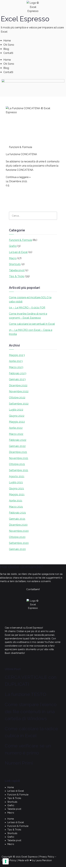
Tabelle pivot (17, 270)
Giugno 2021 (16, 488)
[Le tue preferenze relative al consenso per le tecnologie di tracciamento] (6, 861)
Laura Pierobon (44, 860)
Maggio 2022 (17, 421)
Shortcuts (15, 264)
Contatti (8, 52)
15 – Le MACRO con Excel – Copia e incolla (30, 332)
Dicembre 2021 (18, 452)
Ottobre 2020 (17, 537)
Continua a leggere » (18, 177)
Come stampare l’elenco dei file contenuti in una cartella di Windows (31, 711)
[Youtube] (10, 619)
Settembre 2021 (18, 470)
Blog (6, 48)
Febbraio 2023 (17, 373)
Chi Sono (8, 44)
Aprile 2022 (16, 427)
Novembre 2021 (18, 458)
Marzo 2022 (16, 434)
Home (7, 40)
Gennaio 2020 (17, 549)
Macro (13, 258)
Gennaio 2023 (17, 379)
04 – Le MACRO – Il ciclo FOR (27, 307)
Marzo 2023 (16, 367)
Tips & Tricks (16, 276)
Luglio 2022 (16, 409)
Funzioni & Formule (20, 240)
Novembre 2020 (19, 530)
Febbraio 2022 (17, 439)
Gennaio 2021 (17, 518)
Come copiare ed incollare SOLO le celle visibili (30, 299)
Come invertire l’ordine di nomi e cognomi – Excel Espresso (28, 315)
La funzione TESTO (25, 694)
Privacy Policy (46, 856)
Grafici (13, 246)
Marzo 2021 (16, 506)
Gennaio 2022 (17, 446)
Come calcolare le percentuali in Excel (32, 323)
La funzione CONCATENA (21, 154)
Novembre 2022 (19, 391)
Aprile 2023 (16, 361)
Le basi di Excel (18, 252)
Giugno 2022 (16, 415)
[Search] (53, 216)
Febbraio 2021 (17, 512)
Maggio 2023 (17, 355)
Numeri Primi (19, 763)
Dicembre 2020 (18, 524)
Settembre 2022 (19, 403)
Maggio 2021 (17, 494)
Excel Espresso (25, 19)
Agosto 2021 (16, 476)
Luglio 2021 (16, 482)
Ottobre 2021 (17, 464)
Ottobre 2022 (17, 397)
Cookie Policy (9, 860)
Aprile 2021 (15, 500)
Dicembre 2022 (18, 385)
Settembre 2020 (19, 543)
